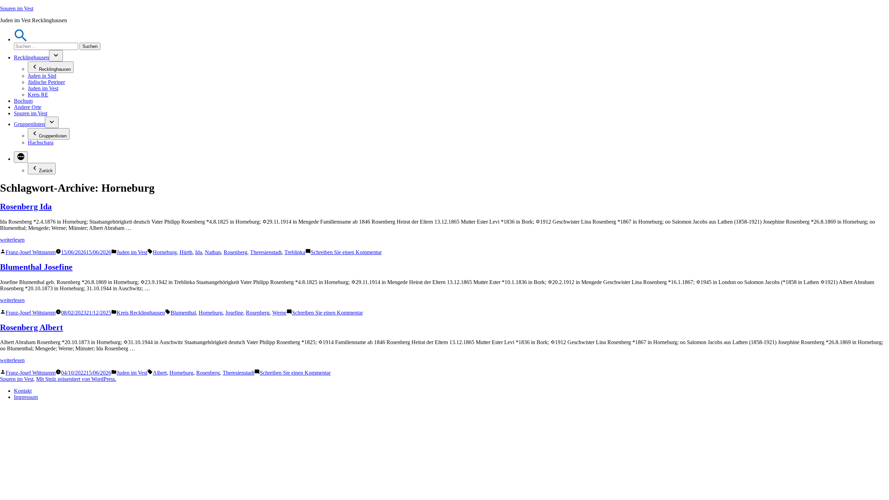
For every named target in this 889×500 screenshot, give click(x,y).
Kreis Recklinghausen (141, 313)
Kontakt (23, 391)
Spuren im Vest (16, 8)
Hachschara (40, 142)
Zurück (46, 170)
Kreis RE (38, 95)
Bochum (23, 101)
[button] (21, 39)
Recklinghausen (31, 57)
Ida (198, 252)
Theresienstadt (266, 252)
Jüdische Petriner (46, 82)
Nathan (213, 252)
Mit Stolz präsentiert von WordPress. (76, 379)
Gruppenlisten (29, 124)
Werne (279, 313)
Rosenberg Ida (26, 206)
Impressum (26, 397)
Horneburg (165, 252)
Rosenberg (235, 252)
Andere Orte (27, 107)
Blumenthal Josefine (36, 267)
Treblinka (294, 252)
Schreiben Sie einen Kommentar (346, 252)
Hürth (186, 252)
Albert (160, 373)
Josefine (234, 313)
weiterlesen (12, 240)
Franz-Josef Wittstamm (31, 252)
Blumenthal (183, 313)
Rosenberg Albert (31, 327)
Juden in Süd (42, 76)
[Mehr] (21, 157)
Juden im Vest (43, 88)
